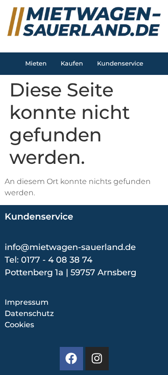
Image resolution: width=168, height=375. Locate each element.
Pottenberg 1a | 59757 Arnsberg (70, 272)
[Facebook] (71, 358)
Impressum (27, 302)
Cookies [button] (19, 324)
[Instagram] (97, 358)
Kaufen (72, 63)
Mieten (36, 63)
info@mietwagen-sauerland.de (70, 247)
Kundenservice (120, 63)
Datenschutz (29, 313)
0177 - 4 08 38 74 (56, 260)
